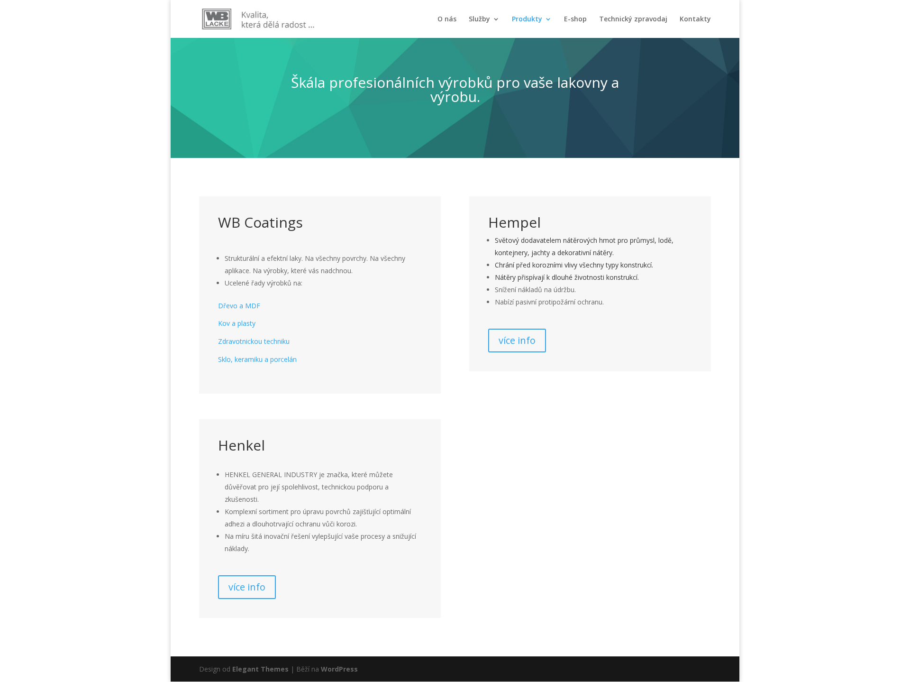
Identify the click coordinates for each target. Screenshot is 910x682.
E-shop (575, 19)
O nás (446, 19)
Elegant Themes (260, 668)
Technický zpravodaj (633, 19)
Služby (479, 19)
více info (517, 340)
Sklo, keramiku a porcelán (257, 359)
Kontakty (695, 19)
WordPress (339, 668)
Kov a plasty (236, 323)
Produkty (527, 19)
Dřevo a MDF (239, 305)
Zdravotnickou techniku (254, 341)
